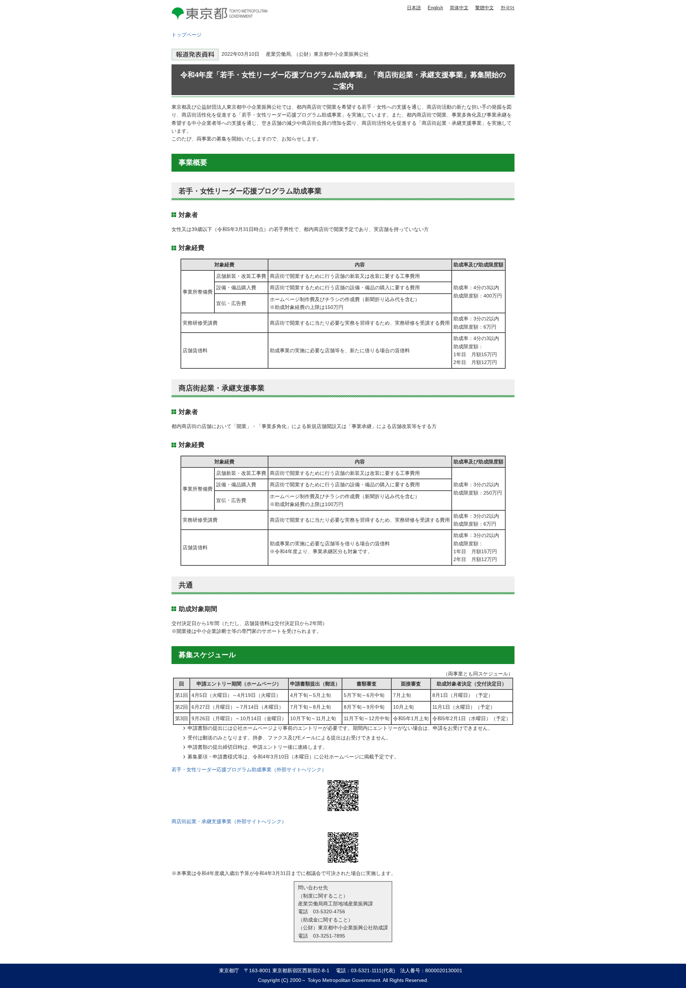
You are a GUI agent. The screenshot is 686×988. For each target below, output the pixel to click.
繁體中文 (484, 7)
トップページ (187, 35)
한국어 (507, 7)
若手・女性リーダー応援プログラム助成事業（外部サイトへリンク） (249, 769)
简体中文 (459, 7)
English (435, 7)
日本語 (414, 7)
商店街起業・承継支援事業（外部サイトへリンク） (229, 821)
